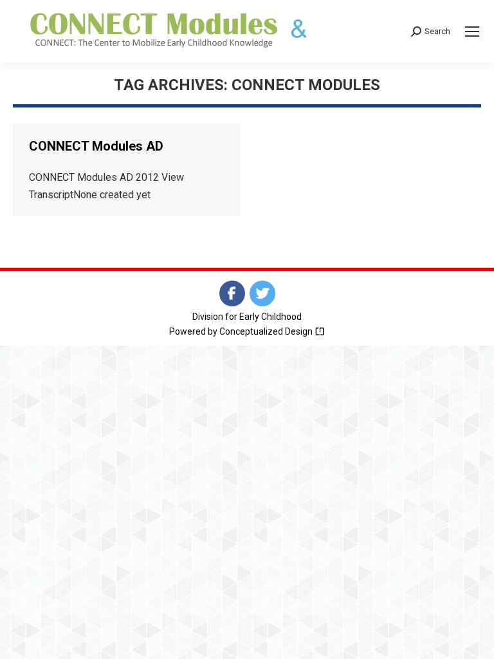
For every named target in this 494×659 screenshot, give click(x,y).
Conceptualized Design (267, 331)
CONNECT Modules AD (96, 146)
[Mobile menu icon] (472, 32)
